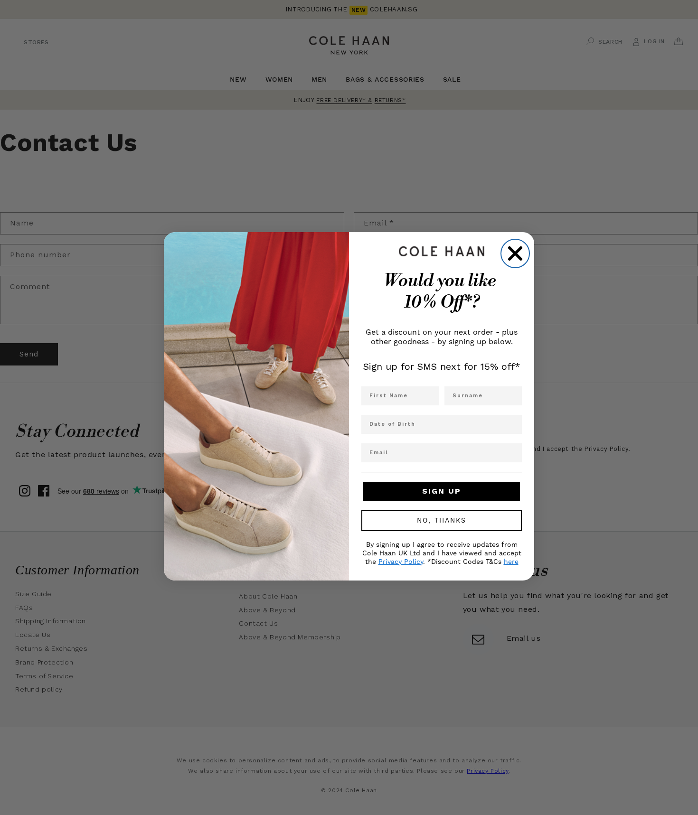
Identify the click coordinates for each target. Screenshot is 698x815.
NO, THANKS (441, 520)
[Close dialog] (515, 253)
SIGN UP (441, 491)
